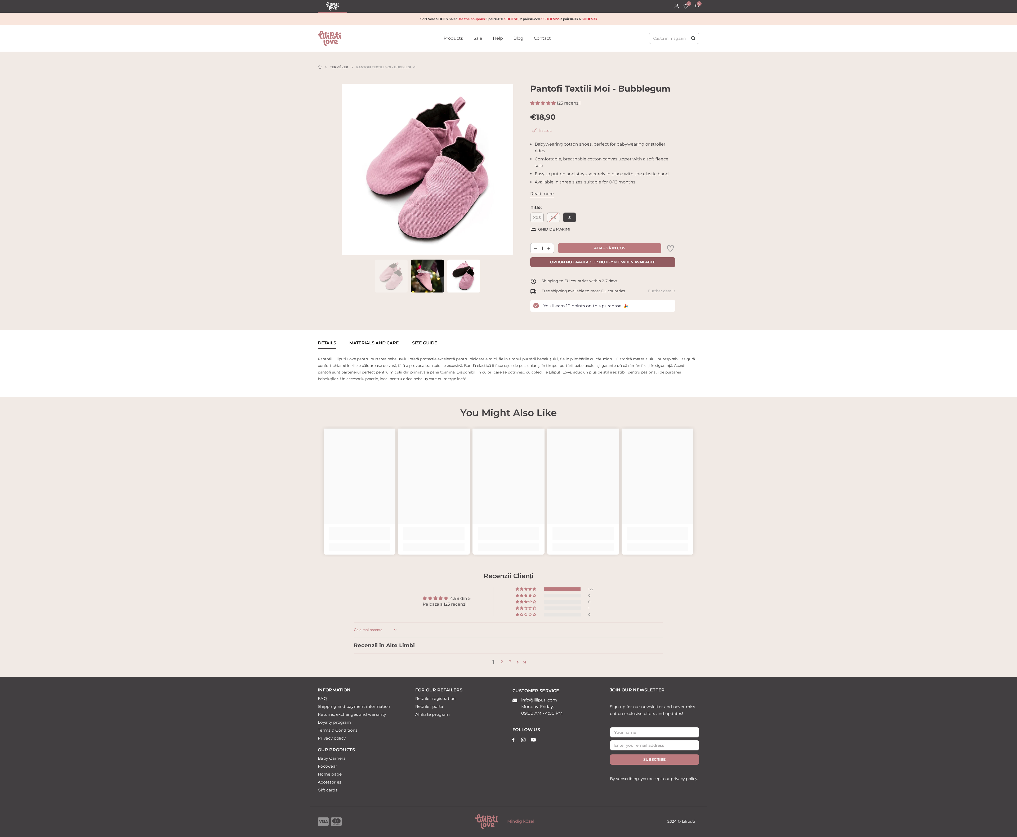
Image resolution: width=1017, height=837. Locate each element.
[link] (670, 248)
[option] (427, 169)
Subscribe (654, 759)
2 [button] (502, 661)
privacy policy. (684, 778)
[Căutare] (674, 38)
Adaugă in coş (609, 248)
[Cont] (676, 6)
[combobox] (674, 38)
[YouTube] (533, 740)
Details (327, 342)
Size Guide (424, 342)
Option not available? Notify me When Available (602, 262)
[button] (543, 103)
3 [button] (510, 661)
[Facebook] (513, 740)
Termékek (339, 67)
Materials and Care (374, 342)
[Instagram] (523, 740)
